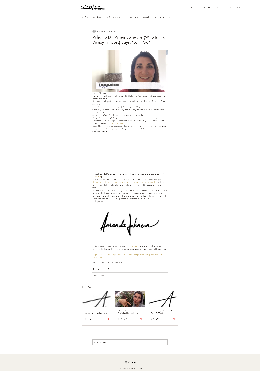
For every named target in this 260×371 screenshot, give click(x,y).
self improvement (131, 17)
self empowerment (162, 17)
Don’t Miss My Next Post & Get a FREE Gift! (161, 311)
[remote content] (130, 154)
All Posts (85, 17)
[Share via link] (108, 269)
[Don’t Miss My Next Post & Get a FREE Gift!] (163, 299)
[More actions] (166, 31)
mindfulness (98, 17)
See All (176, 287)
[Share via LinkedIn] (103, 269)
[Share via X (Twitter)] (98, 269)
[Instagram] (126, 362)
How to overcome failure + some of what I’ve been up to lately (96, 311)
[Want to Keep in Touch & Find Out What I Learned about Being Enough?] (130, 299)
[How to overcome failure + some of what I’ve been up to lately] (97, 299)
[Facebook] (129, 362)
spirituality (146, 17)
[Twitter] (135, 362)
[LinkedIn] (132, 362)
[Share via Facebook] (93, 269)
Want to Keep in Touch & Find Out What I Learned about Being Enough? (130, 311)
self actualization (113, 17)
